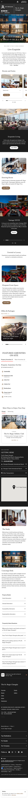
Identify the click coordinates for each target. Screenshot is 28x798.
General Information (7, 603)
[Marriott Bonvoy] (23, 2)
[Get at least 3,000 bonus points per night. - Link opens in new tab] (14, 328)
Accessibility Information (8, 609)
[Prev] (3, 100)
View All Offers (4, 313)
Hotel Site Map (4, 771)
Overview (3, 690)
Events (15, 690)
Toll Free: (8, 712)
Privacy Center (17, 766)
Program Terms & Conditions (6, 766)
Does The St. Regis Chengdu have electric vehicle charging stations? (13, 662)
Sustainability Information (8, 614)
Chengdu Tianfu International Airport (12, 468)
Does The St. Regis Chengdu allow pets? (12, 635)
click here (13, 795)
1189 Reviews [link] (7, 12)
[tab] (7, 359)
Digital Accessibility (17, 768)
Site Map (18, 769)
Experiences (4, 701)
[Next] (25, 100)
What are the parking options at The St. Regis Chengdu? (12, 641)
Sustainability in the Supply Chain (8, 769)
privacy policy (20, 793)
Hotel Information (6, 598)
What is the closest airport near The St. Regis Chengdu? (12, 655)
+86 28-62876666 (8, 461)
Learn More (14, 147)
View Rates (6, 95)
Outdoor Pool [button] (7, 384)
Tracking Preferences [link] (5, 764)
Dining (2, 698)
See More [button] (16, 65)
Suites (2, 695)
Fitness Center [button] (7, 392)
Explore (14, 232)
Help (9, 771)
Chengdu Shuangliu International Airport (13, 464)
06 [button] (15, 243)
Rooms (2, 693)
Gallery (15, 693)
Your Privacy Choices (7, 768)
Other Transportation (8, 473)
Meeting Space (7, 388)
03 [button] (15, 127)
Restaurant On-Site (8, 375)
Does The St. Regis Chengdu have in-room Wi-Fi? (13, 648)
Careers (12, 764)
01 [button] (13, 127)
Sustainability (7, 371)
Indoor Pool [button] (6, 379)
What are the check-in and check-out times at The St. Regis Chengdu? (13, 629)
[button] (18, 2)
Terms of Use (18, 764)
